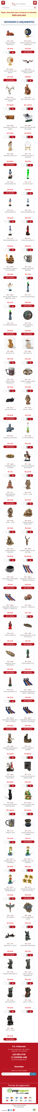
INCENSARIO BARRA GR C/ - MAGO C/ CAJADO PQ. (10, 607)
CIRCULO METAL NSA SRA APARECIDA (28, 43)
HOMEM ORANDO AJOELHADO (28, 523)
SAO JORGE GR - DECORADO (10, 777)
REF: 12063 (10, 774)
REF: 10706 (10, 972)
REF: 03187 (28, 492)
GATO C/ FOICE (10, 1030)
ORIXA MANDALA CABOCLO (28, 325)
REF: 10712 (10, 323)
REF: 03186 (10, 520)
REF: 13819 (10, 577)
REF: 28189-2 (27, 41)
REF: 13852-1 (27, 718)
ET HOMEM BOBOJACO (10, 325)
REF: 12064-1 (10, 295)
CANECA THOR (10, 833)
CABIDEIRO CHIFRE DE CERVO (10, 128)
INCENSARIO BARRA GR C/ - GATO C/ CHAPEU (10, 720)
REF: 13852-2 (10, 718)
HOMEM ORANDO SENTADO (10, 551)
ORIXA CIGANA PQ (10, 635)
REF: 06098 (10, 125)
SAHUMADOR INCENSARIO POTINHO (10, 579)
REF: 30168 (28, 661)
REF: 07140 (10, 379)
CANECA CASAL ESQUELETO (10, 382)
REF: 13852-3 (27, 690)
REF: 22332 (10, 351)
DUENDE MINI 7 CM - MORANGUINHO (10, 890)
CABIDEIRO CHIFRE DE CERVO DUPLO (28, 71)
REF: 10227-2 (27, 859)
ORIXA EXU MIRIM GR (27, 240)
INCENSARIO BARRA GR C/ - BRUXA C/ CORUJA (28, 579)
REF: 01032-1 (27, 802)
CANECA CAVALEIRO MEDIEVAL (28, 269)
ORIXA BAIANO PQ (10, 212)
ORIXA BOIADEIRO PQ (10, 691)
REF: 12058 (28, 915)
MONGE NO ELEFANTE (10, 438)
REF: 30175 (28, 210)
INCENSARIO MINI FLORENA (10, 466)
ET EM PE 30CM (28, 184)
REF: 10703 (28, 972)
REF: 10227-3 (10, 859)
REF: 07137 (10, 831)
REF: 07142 (28, 266)
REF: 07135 (28, 831)
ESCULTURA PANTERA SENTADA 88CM (10, 805)
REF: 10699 (28, 1000)
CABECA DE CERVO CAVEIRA (10, 100)
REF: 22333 (28, 351)
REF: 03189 (10, 41)
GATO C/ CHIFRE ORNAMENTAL (28, 974)
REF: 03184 (10, 802)
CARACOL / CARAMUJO (28, 607)
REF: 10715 (28, 154)
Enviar (33, 1074)
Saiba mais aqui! (19, 15)
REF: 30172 (10, 238)
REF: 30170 (28, 323)
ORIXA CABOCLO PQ (28, 663)
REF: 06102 (28, 69)
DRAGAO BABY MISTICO (10, 974)
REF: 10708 (10, 915)
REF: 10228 (28, 436)
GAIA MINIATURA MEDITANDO (10, 495)
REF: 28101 (10, 549)
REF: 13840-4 (10, 266)
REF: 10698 (10, 1028)
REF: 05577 (10, 436)
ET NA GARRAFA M (27, 438)
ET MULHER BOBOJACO (28, 297)
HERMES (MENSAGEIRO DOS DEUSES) (10, 749)
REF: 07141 (28, 379)
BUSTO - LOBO (28, 494)
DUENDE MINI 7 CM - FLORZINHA (10, 861)
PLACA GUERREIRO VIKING (28, 918)
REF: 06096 (28, 125)
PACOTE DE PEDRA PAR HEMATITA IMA (28, 777)
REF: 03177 (28, 887)
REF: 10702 (10, 1000)
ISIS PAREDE (10, 917)
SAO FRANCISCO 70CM (28, 99)
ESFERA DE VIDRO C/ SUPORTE (27, 156)
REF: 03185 (28, 605)
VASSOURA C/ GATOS (10, 945)
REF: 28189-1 (10, 69)
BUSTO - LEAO (10, 522)
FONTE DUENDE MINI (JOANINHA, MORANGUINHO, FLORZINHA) (27, 805)
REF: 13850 (28, 633)
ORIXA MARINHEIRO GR (10, 240)
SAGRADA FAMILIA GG (10, 155)
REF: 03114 (10, 407)
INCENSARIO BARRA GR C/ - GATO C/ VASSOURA (28, 692)
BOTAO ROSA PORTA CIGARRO (28, 833)
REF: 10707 (10, 944)
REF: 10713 (28, 295)
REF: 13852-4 (27, 577)
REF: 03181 (28, 944)
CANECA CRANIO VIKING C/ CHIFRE (28, 382)
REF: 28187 (28, 97)
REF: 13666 (10, 464)
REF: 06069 (28, 549)
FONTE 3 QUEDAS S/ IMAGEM (28, 749)
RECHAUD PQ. (28, 353)
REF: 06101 (10, 97)
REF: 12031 (28, 464)
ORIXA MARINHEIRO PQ (28, 212)
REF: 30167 (10, 690)
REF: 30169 (10, 633)
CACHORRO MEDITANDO (27, 945)
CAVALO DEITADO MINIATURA (10, 43)
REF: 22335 (10, 661)
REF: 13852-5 (10, 605)
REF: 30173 (10, 210)
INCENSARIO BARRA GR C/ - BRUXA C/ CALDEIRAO (28, 720)
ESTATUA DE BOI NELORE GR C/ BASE (28, 128)
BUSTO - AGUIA (27, 409)
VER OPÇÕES (28, 52)
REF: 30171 (28, 238)
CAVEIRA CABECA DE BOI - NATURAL (28, 551)
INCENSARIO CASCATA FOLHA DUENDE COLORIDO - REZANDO (10, 269)
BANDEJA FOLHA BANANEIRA (10, 664)
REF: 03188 (28, 407)
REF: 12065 (10, 154)
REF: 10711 (10, 492)
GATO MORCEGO (10, 1002)
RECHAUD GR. (10, 353)
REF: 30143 (10, 182)
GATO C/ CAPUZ (28, 1002)
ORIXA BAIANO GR (10, 184)
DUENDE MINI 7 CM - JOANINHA (28, 861)
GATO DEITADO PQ (10, 409)
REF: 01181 (28, 746)
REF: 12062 (10, 746)
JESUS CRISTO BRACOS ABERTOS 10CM (10, 297)
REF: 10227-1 (10, 887)
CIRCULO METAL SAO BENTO (10, 71)
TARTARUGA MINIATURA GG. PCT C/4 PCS (28, 890)
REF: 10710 (28, 774)
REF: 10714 (28, 182)
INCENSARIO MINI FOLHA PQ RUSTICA (27, 636)
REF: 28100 (28, 520)
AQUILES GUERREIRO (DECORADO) (27, 466)
